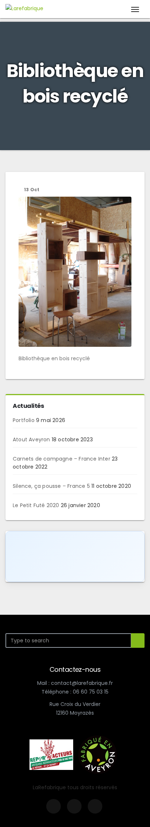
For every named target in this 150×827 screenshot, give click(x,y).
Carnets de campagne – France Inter (61, 458)
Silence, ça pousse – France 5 (51, 486)
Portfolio (24, 420)
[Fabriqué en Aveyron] (97, 754)
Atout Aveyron (31, 439)
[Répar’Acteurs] (51, 754)
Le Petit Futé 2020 (36, 505)
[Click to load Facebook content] (75, 556)
